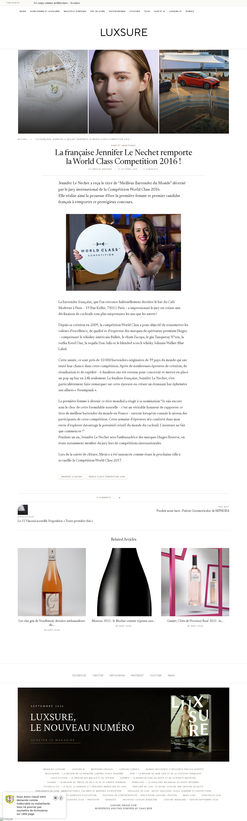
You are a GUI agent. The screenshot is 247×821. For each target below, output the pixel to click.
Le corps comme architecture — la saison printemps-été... (66, 3)
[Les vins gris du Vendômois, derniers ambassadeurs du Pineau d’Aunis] (52, 582)
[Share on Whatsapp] (141, 497)
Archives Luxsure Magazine (140, 799)
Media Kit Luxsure (54, 769)
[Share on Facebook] (127, 497)
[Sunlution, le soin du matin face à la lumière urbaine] (123, 92)
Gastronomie (117, 11)
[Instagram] (121, 44)
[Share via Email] (151, 497)
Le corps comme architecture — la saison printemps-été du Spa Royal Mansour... (52, 117)
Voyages (134, 11)
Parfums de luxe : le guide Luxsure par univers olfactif (168, 786)
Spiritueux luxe (211, 795)
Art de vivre (97, 11)
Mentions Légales (102, 769)
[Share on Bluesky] (147, 497)
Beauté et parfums (75, 11)
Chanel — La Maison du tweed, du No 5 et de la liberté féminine (87, 782)
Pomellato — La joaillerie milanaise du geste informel (165, 782)
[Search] (227, 11)
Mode (23, 11)
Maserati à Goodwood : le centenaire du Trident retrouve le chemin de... (192, 117)
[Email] (136, 44)
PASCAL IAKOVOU (178, 127)
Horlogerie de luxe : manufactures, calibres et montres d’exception (79, 791)
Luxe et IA (159, 11)
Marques (111, 799)
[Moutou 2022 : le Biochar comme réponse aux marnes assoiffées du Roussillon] (124, 582)
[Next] (30, 3)
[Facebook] (111, 44)
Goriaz (190, 11)
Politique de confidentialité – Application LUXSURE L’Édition (140, 795)
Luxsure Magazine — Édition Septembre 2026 (191, 799)
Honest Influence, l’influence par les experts (175, 769)
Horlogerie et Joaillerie (45, 11)
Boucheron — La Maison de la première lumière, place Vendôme (84, 773)
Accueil (22, 139)
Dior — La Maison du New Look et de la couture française (166, 773)
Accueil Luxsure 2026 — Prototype (77, 799)
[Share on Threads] (144, 497)
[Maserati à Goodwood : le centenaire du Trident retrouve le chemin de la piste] (194, 92)
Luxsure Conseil (129, 769)
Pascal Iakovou (36, 127)
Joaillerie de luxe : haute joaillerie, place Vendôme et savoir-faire (170, 791)
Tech (147, 11)
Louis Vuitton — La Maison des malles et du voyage (82, 778)
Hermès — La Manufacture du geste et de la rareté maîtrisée (158, 778)
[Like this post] (122, 497)
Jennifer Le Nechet (72, 476)
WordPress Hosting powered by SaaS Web (123, 808)
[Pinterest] (126, 44)
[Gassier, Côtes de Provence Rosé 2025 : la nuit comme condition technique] (195, 582)
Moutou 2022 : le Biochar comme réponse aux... (123, 621)
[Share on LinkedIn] (137, 497)
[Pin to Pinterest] (134, 497)
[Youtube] (131, 44)
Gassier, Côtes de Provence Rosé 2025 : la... (195, 621)
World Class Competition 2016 (107, 476)
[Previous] (26, 3)
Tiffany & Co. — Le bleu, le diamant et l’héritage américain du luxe (85, 786)
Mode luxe (189, 795)
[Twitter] (116, 44)
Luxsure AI (175, 11)
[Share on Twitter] (130, 497)
